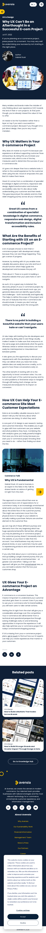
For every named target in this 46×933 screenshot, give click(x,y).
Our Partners (23, 848)
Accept (23, 917)
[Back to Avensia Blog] (2, 11)
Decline (23, 923)
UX (3, 526)
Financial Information (23, 832)
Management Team (23, 837)
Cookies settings (23, 910)
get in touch (13, 636)
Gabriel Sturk (20, 57)
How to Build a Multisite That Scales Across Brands (20, 713)
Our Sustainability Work (23, 827)
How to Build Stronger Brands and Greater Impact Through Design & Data (22, 747)
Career (23, 853)
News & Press (23, 843)
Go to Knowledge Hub (23, 761)
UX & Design (8, 17)
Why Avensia (23, 821)
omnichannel (30, 564)
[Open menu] (41, 4)
